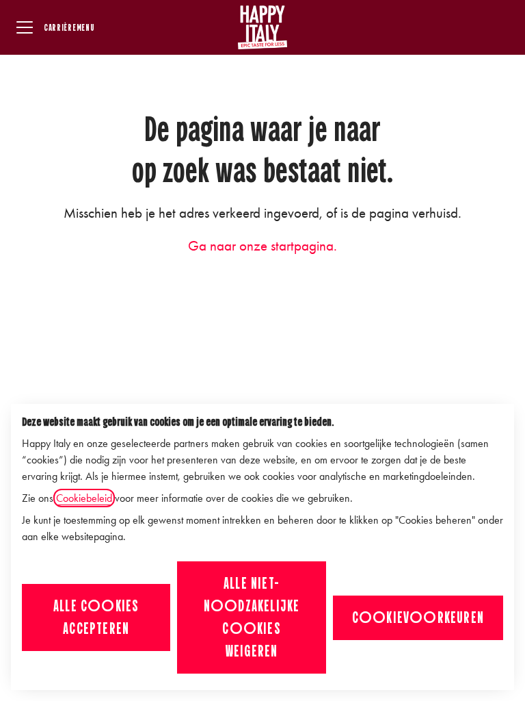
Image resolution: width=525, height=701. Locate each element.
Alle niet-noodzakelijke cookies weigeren (252, 617)
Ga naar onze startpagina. (262, 246)
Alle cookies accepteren (96, 617)
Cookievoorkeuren (418, 617)
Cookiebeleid (84, 498)
